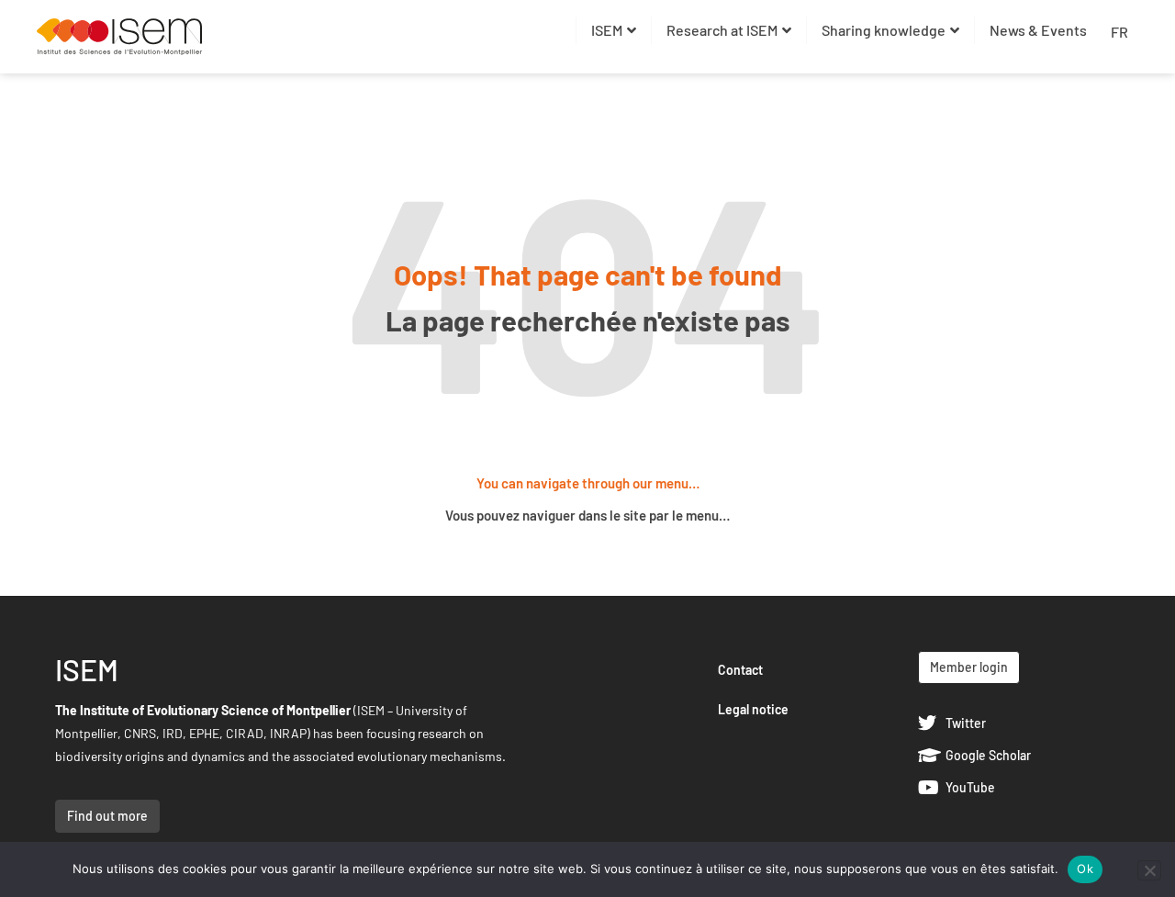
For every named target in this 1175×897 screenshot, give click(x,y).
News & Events (1038, 30)
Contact (740, 670)
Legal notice (753, 709)
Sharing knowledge (884, 30)
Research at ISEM (722, 30)
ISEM (606, 30)
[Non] (1149, 870)
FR (1119, 31)
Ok (1085, 868)
